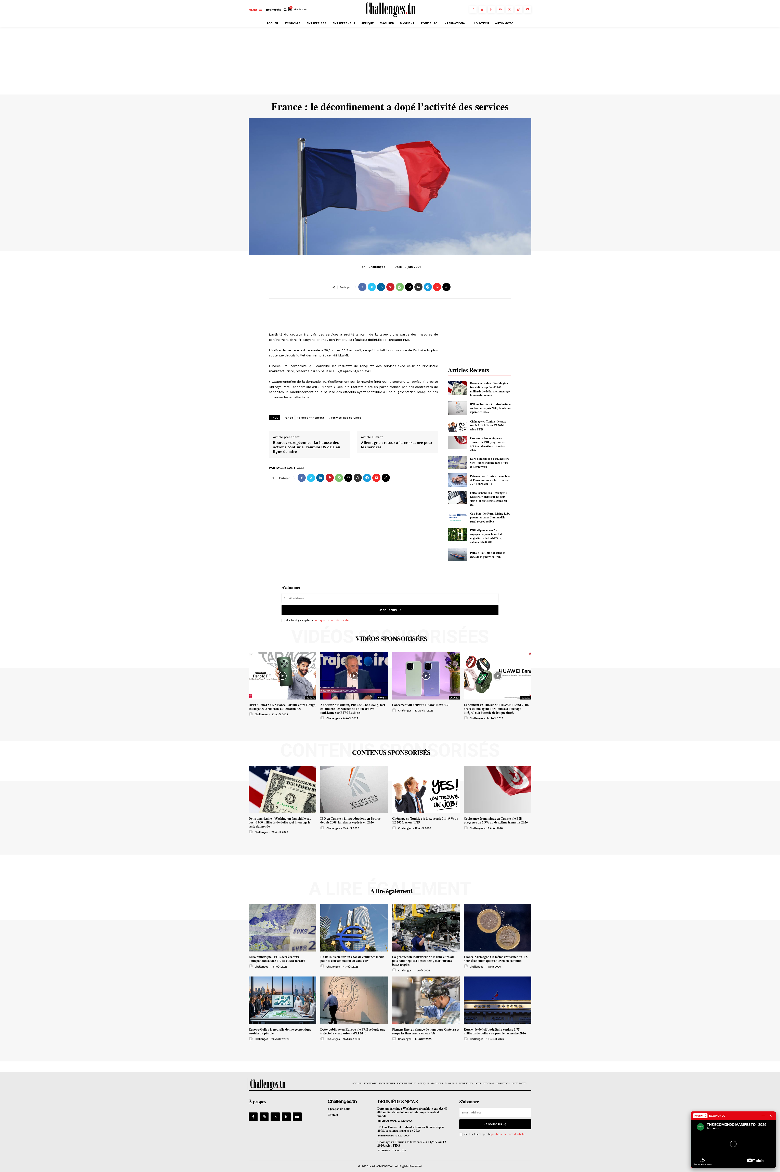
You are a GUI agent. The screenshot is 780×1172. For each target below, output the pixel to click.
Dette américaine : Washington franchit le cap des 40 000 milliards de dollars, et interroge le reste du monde (490, 389)
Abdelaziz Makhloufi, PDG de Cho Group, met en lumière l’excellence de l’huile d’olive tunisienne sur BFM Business (352, 708)
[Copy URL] (446, 287)
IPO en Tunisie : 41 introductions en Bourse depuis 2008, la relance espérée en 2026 (490, 408)
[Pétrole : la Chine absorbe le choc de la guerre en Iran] (457, 554)
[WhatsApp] (518, 9)
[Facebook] (473, 9)
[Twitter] (509, 9)
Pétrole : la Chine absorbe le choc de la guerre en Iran (487, 555)
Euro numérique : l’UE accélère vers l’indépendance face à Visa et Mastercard (489, 462)
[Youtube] (527, 9)
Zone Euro (390, 269)
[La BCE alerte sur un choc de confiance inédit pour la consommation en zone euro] (354, 928)
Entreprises (385, 1135)
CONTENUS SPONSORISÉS (391, 752)
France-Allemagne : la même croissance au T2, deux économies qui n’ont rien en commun (496, 958)
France (288, 417)
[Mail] (500, 9)
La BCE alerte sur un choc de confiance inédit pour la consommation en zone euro (352, 958)
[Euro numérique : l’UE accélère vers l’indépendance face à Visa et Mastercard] (457, 462)
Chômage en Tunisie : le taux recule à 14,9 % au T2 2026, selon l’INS (488, 425)
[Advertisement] (390, 64)
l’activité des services (345, 417)
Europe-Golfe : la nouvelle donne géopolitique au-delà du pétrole (280, 1031)
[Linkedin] (491, 9)
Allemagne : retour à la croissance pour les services (396, 444)
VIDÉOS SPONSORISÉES (391, 638)
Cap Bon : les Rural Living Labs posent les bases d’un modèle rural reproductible (490, 517)
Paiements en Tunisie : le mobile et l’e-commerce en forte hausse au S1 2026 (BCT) (490, 480)
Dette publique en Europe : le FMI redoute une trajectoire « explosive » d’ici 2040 (352, 1031)
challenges (261, 714)
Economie (383, 1150)
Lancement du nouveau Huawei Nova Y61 (421, 704)
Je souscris (388, 610)
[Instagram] (482, 9)
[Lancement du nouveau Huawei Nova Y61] (426, 675)
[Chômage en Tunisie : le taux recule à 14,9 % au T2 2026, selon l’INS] (457, 425)
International (386, 1120)
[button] (277, 9)
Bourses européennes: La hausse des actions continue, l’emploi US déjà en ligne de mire (306, 447)
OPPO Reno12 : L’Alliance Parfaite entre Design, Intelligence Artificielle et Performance (282, 706)
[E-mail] (409, 287)
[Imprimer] (418, 287)
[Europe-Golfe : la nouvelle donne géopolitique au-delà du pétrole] (282, 1000)
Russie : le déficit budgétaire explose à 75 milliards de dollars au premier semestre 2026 (495, 1031)
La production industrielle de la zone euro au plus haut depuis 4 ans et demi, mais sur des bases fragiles (423, 960)
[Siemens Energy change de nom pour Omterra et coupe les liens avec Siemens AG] (426, 1000)
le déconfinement (310, 417)
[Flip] (437, 287)
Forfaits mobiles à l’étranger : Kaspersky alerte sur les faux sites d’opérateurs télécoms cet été (488, 499)
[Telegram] (428, 287)
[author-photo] (251, 714)
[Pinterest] (390, 287)
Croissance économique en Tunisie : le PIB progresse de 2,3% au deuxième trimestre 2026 (487, 444)
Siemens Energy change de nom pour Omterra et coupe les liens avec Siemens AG (425, 1031)
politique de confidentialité (331, 620)
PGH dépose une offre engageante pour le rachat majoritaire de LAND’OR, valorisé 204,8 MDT (486, 536)
